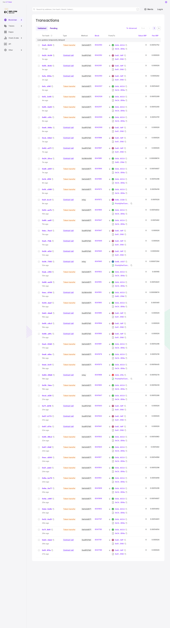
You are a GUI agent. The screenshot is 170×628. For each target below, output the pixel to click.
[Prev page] (149, 28)
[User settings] (166, 2)
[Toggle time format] (51, 36)
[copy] (54, 45)
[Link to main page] (10, 12)
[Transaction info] (38, 45)
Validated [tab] (42, 28)
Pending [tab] (53, 28)
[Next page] (159, 28)
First (143, 28)
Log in (160, 9)
